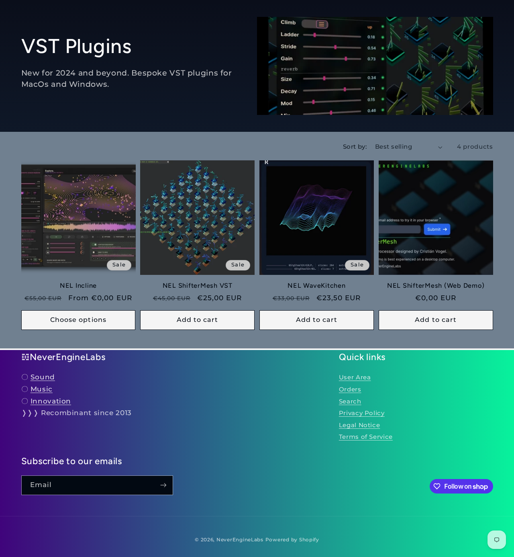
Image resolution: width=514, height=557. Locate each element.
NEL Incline (78, 285)
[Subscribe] (163, 485)
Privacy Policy (362, 413)
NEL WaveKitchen (316, 285)
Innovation (51, 401)
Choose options (78, 320)
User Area (355, 377)
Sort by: (355, 146)
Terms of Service (366, 436)
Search (350, 401)
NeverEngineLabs (239, 540)
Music (42, 389)
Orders (350, 389)
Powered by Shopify (292, 540)
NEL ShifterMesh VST (198, 285)
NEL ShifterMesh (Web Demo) (436, 285)
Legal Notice (359, 425)
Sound (43, 377)
